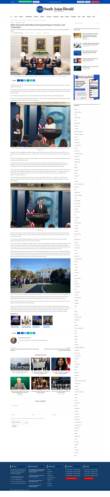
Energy (76, 314)
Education (77, 272)
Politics (76, 270)
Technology (73, 16)
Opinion (76, 394)
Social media (77, 206)
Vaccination (77, 211)
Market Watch (77, 239)
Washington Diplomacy (79, 347)
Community (77, 419)
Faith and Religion (78, 195)
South (76, 361)
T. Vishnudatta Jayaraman (17, 32)
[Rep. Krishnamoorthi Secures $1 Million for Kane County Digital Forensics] (40, 364)
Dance (76, 164)
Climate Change (78, 317)
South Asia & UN (78, 422)
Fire (75, 214)
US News (21, 16)
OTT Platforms (78, 145)
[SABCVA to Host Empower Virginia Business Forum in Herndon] (60, 383)
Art (75, 236)
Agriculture (77, 256)
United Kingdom (78, 112)
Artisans (76, 339)
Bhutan (76, 433)
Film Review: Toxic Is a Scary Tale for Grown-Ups (90, 67)
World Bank (77, 319)
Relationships (77, 123)
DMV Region (77, 364)
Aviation (76, 167)
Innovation (77, 175)
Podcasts (76, 358)
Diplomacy (77, 375)
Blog (75, 455)
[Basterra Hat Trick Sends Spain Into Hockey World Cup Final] (77, 52)
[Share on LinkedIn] (28, 80)
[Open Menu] (11, 16)
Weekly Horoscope (78, 131)
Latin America (77, 286)
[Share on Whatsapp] (31, 80)
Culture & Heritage (78, 153)
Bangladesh (77, 436)
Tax (75, 120)
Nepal (76, 438)
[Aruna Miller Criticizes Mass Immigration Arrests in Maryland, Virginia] (60, 364)
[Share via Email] (34, 80)
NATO (76, 114)
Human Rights (77, 200)
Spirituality (77, 389)
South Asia (36, 16)
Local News (77, 416)
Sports (83, 16)
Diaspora (42, 16)
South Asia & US (78, 425)
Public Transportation (79, 184)
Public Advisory (78, 234)
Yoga (76, 306)
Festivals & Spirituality (79, 391)
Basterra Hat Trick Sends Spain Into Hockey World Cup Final (90, 51)
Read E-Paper (36, 1)
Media (76, 311)
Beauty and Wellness (79, 134)
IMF (75, 322)
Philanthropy (77, 142)
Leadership (77, 217)
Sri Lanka (76, 441)
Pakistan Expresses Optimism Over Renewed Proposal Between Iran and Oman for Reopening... (20, 392)
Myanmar (76, 125)
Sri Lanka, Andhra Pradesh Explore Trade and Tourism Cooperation (91, 44)
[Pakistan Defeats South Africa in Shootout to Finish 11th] (77, 60)
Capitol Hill (77, 350)
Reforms (76, 231)
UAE (75, 178)
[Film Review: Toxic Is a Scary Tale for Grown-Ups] (77, 68)
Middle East (77, 283)
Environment (77, 203)
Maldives (76, 430)
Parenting (77, 344)
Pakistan (76, 444)
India (76, 447)
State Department (78, 258)
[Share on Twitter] (25, 80)
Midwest (76, 366)
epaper (76, 137)
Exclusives (49, 16)
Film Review (77, 245)
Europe (76, 281)
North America (78, 278)
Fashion (76, 261)
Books (76, 405)
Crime (76, 330)
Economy (67, 16)
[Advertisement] (18, 9)
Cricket (76, 148)
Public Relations (78, 222)
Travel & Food (77, 383)
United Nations (29, 16)
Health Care (77, 150)
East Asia (76, 294)
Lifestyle (89, 16)
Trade (76, 333)
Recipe (76, 173)
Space (76, 275)
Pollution (76, 209)
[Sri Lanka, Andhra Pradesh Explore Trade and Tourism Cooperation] (77, 45)
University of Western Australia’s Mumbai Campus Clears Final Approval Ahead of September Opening (90, 36)
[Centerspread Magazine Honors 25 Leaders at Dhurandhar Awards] (40, 383)
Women (76, 336)
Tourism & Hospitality (79, 328)
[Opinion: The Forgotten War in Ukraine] (20, 364)
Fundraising (77, 159)
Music (76, 342)
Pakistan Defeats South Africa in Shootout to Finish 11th (90, 59)
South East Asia (78, 297)
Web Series (77, 156)
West (76, 369)
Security (76, 253)
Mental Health (77, 161)
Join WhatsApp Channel (26, 1)
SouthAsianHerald (26, 489)
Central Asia (77, 292)
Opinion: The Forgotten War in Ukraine (20, 372)
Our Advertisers (81, 1)
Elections (76, 242)
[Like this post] (19, 80)
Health (61, 16)
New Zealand (77, 117)
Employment (77, 192)
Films (76, 264)
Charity (76, 220)
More (93, 16)
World (79, 16)
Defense (76, 325)
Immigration (56, 16)
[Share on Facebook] (22, 80)
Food (76, 198)
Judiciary (76, 128)
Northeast (77, 372)
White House (77, 353)
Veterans (76, 225)
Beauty (76, 109)
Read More (18, 473)
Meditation (77, 303)
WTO (76, 189)
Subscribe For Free (95, 1)
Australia (76, 300)
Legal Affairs (77, 247)
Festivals (76, 170)
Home (16, 16)
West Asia (77, 139)
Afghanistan (77, 427)
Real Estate (77, 186)
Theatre (76, 181)
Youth (76, 250)
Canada (76, 267)
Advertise (88, 1)
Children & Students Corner (80, 380)
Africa (76, 289)
